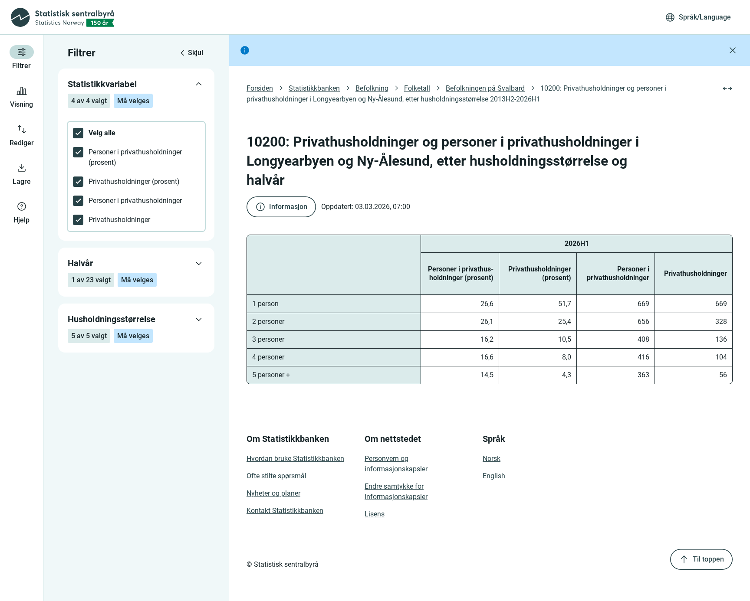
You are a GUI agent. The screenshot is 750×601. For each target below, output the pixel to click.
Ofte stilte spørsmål (276, 476)
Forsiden (260, 88)
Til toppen (708, 559)
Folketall (417, 88)
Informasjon (288, 207)
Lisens (375, 514)
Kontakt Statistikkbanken (285, 510)
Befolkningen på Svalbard (485, 88)
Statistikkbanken (314, 88)
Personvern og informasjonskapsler (396, 463)
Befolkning (371, 88)
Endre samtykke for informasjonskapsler (396, 491)
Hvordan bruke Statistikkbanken (295, 458)
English (494, 476)
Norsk (491, 458)
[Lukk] (733, 50)
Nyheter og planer (273, 493)
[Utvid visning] (727, 88)
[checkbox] (136, 133)
